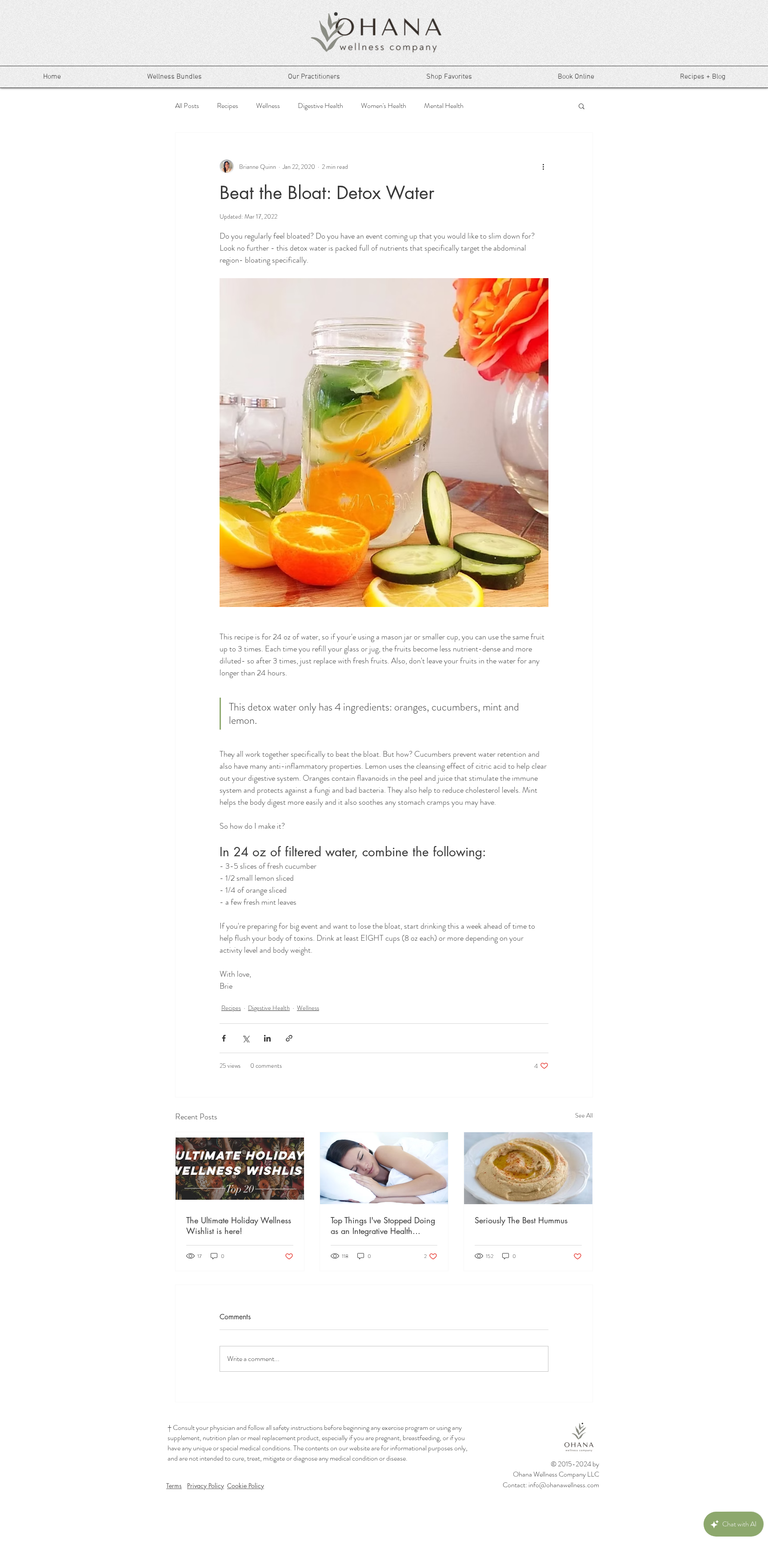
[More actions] (543, 166)
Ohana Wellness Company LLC (556, 1474)
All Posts (187, 106)
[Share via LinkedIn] (267, 1038)
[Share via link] (289, 1038)
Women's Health (383, 106)
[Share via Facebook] (224, 1038)
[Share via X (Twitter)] (245, 1038)
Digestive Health (320, 106)
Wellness (268, 106)
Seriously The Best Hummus (521, 1220)
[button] (581, 105)
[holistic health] (384, 1168)
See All (584, 1115)
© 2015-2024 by (575, 1464)
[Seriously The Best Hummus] (528, 1168)
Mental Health (444, 106)
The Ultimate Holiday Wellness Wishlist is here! (238, 1225)
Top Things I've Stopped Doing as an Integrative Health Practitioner (383, 1225)
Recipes (227, 106)
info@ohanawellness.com (563, 1485)
